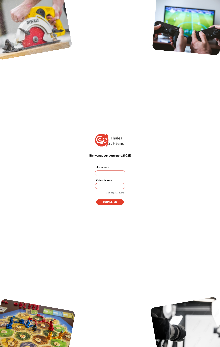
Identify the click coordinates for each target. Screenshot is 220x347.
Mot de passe (105, 180)
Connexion (110, 202)
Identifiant (104, 167)
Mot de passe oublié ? (115, 193)
